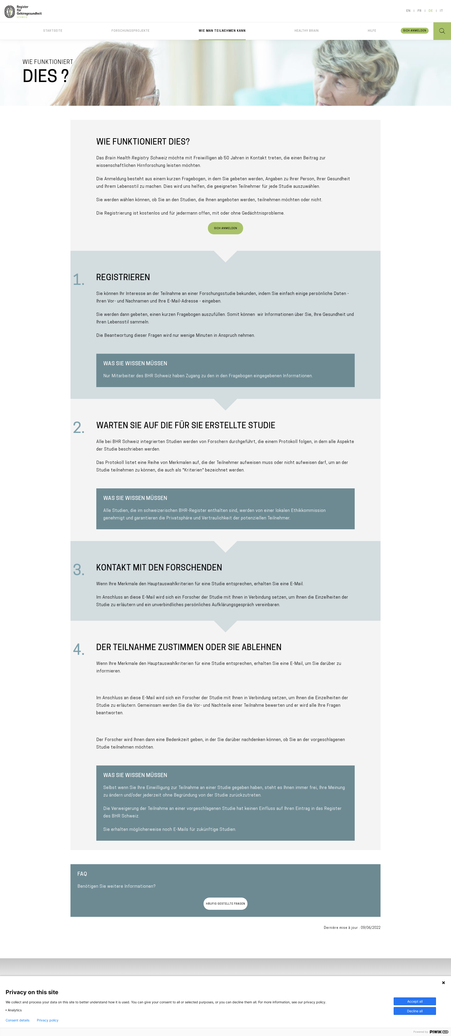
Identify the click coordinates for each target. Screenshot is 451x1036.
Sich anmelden (414, 31)
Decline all (415, 1011)
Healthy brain (307, 30)
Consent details (17, 1020)
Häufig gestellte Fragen (225, 904)
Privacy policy (47, 1020)
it (441, 10)
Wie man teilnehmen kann (222, 30)
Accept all (415, 1001)
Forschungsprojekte (131, 30)
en (408, 10)
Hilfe (372, 30)
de (431, 10)
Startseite (52, 30)
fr (420, 10)
